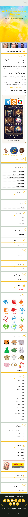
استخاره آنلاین (21, 197)
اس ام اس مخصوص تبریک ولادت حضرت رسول (15, 177)
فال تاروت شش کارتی (20, 402)
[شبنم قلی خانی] (6, 46)
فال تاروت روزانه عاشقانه (19, 414)
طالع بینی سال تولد (20, 370)
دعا (23, 258)
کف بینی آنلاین (21, 234)
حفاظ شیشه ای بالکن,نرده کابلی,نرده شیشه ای (15, 430)
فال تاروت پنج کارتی (20, 399)
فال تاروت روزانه (21, 381)
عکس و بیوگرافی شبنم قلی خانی (14, 87)
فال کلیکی (22, 269)
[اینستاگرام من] (12, 500)
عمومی (17, 159)
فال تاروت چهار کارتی (20, 396)
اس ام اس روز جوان (20, 180)
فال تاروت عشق (21, 411)
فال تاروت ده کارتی (20, 408)
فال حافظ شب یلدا (20, 455)
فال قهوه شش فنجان (20, 224)
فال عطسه (22, 480)
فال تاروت (22, 420)
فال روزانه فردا (21, 490)
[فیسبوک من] (15, 500)
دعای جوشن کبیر (21, 255)
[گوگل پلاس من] (17, 504)
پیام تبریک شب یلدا (20, 459)
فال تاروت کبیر (21, 384)
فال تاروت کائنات (21, 387)
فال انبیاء (22, 207)
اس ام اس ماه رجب (20, 183)
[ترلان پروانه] (14, 46)
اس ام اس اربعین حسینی (19, 186)
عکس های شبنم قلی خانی (14, 51)
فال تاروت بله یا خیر (20, 417)
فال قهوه (22, 218)
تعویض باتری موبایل (20, 436)
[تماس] (8, 500)
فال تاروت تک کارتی (20, 390)
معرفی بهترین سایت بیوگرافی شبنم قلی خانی (14, 12)
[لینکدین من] (10, 504)
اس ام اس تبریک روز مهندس (18, 171)
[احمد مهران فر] (22, 46)
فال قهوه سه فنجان (20, 221)
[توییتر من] (4, 500)
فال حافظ (22, 449)
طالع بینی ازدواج (21, 245)
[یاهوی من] (23, 500)
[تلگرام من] (19, 500)
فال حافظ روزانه (21, 452)
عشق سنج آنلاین (21, 279)
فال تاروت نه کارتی (20, 405)
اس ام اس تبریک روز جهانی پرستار (17, 174)
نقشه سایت (9, 513)
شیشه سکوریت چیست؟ (19, 433)
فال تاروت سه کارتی (20, 393)
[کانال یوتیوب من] (14, 504)
